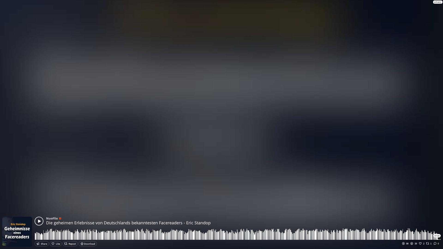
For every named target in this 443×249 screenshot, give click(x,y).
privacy (437, 1)
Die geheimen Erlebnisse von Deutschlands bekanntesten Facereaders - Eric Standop (128, 222)
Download (89, 243)
